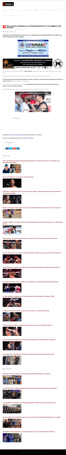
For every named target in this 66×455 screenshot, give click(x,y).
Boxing (18, 29)
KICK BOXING (29, 9)
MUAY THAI (41, 9)
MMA (24, 9)
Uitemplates (44, 452)
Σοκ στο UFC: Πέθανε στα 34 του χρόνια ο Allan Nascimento (18, 177)
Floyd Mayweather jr (9, 142)
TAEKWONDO (11, 15)
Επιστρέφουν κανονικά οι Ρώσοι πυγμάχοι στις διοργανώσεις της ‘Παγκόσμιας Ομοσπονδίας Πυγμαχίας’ (30, 282)
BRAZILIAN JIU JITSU (57, 9)
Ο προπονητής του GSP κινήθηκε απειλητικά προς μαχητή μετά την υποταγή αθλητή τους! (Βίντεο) (29, 339)
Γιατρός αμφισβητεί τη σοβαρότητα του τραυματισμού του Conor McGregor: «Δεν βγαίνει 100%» (28, 296)
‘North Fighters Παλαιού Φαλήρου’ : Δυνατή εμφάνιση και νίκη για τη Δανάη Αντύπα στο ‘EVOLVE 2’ (29, 431)
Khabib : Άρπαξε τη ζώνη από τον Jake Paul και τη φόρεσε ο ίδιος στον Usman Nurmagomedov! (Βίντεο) (30, 238)
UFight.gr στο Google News (17, 134)
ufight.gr (31, 138)
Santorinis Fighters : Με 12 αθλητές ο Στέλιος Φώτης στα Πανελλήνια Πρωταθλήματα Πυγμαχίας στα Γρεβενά (32, 417)
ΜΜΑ (25, 138)
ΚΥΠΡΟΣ (18, 15)
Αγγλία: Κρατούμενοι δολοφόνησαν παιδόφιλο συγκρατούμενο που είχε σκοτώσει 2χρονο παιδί (28, 354)
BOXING (35, 9)
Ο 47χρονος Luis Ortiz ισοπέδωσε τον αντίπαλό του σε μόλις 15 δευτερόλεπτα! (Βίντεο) (26, 310)
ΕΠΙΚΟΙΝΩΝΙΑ (12, 9)
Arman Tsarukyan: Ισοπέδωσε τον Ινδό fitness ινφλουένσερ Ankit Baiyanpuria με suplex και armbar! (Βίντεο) (31, 267)
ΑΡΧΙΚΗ (5, 9)
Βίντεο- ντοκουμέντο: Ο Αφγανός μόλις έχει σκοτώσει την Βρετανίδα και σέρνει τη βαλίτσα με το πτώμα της (32, 207)
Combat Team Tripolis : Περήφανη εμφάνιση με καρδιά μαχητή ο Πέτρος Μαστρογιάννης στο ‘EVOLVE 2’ (30, 388)
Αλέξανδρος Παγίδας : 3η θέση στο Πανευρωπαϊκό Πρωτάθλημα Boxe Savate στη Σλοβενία (27, 373)
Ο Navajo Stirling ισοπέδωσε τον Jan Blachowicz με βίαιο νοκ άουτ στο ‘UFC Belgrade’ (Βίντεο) (27, 325)
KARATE (5, 15)
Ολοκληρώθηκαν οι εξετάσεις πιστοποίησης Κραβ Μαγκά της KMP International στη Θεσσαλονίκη (29, 402)
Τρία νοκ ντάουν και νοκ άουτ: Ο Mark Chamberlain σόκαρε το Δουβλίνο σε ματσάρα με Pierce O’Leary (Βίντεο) (32, 253)
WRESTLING (48, 9)
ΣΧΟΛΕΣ (18, 9)
